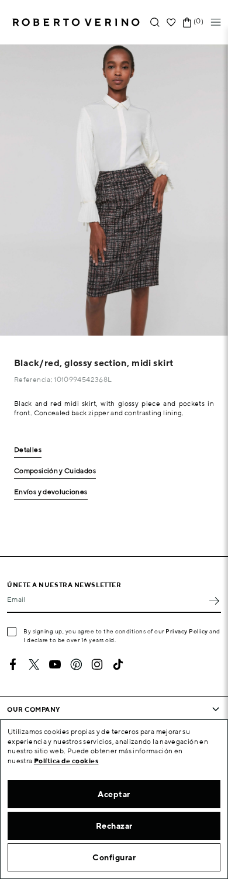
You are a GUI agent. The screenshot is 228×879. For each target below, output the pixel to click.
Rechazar (114, 825)
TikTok (118, 664)
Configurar (114, 857)
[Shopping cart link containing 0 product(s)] (187, 22)
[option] (114, 190)
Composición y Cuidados (55, 471)
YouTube (55, 664)
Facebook (13, 664)
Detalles (28, 450)
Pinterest (76, 664)
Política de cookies (66, 760)
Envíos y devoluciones (51, 492)
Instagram (97, 664)
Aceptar (114, 794)
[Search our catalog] (155, 22)
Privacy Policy (186, 631)
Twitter (34, 664)
